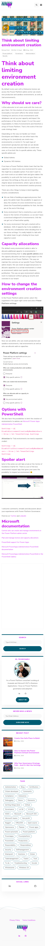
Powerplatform (24, 836)
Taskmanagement (12, 859)
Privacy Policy (15, 920)
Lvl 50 (21, 809)
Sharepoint (9, 854)
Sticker (32, 854)
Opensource (9, 827)
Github (27, 805)
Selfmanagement (22, 850)
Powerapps (9, 836)
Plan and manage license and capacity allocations (20, 538)
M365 (7, 814)
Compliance (9, 796)
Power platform (7, 53)
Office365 (19, 823)
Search (22, 649)
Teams (26, 859)
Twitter (13, 516)
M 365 (30, 809)
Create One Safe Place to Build (27, 738)
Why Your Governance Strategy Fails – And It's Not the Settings (27, 764)
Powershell (9, 841)
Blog (22, 787)
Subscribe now (22, 722)
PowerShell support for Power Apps (15, 542)
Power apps (33, 827)
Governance (19, 53)
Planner (21, 827)
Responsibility (10, 845)
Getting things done (12, 805)
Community (27, 791)
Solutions (21, 854)
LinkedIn (23, 516)
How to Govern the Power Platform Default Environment (26, 752)
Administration (30, 53)
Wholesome (9, 868)
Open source (32, 823)
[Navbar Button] (41, 5)
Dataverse (22, 796)
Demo (20, 800)
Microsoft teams (11, 818)
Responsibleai (25, 845)
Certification (33, 787)
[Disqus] (22, 596)
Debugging (9, 800)
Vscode (34, 863)
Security (5, 56)
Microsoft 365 (31, 814)
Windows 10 (24, 868)
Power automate (11, 832)
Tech (35, 859)
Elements (31, 800)
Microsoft (17, 814)
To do (7, 863)
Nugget (8, 823)
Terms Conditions (28, 920)
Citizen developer (11, 791)
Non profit (26, 818)
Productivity (23, 841)
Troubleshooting (20, 863)
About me (22, 700)
